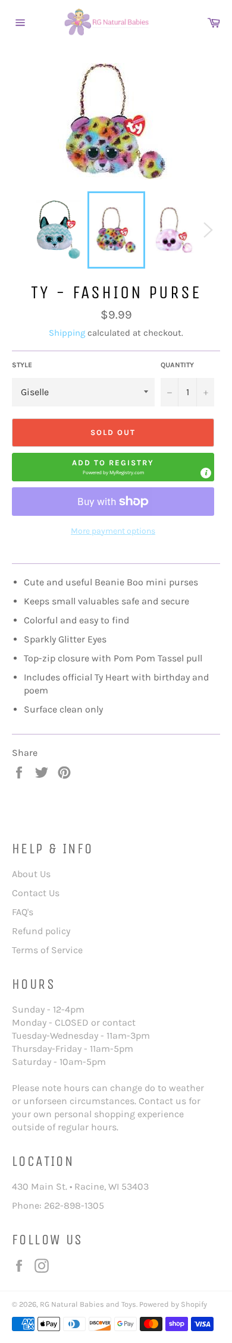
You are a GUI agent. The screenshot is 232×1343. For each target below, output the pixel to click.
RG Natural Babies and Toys (88, 1304)
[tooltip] (205, 473)
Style (22, 365)
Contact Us (35, 893)
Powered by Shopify (173, 1304)
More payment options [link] (113, 531)
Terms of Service (47, 950)
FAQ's (22, 912)
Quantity (177, 365)
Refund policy (41, 931)
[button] (113, 467)
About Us (31, 873)
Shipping (67, 332)
